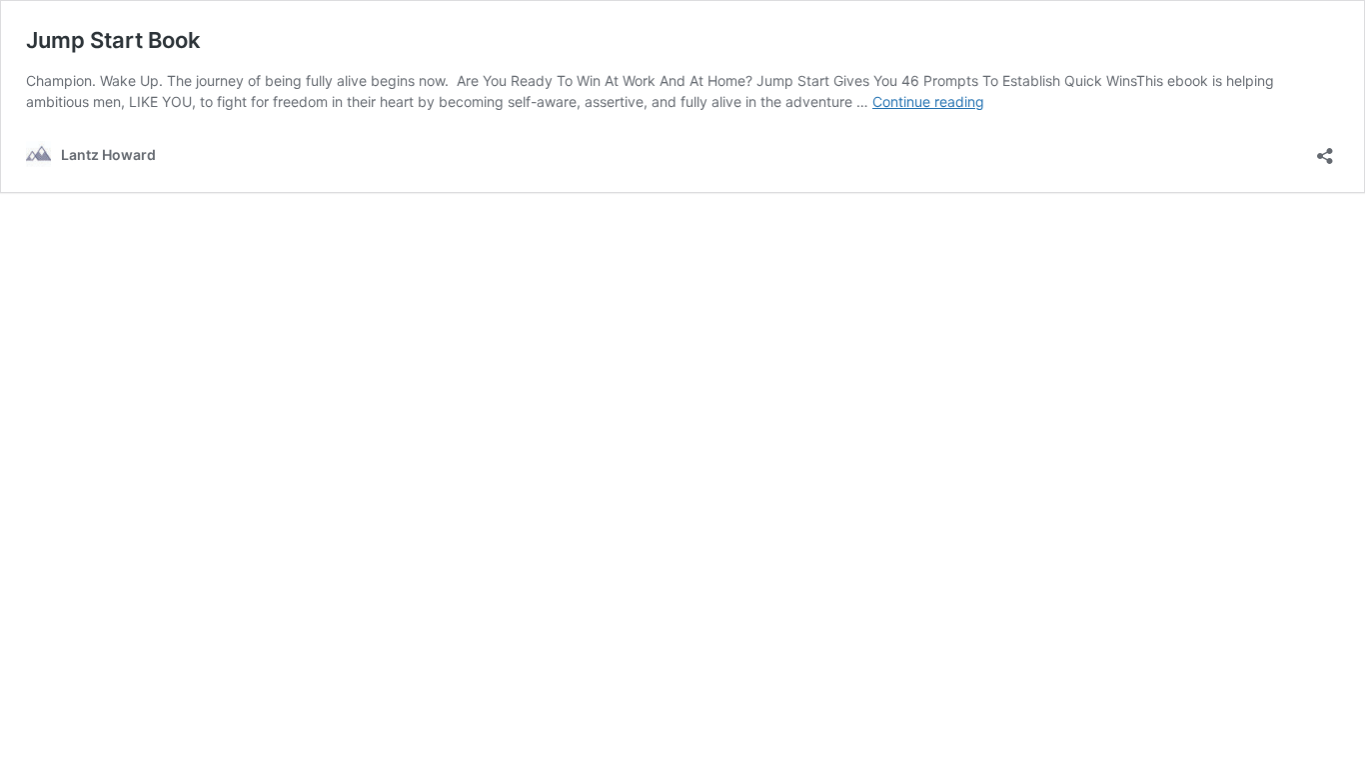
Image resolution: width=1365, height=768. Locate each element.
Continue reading (928, 101)
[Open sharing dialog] (1325, 149)
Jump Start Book (113, 40)
